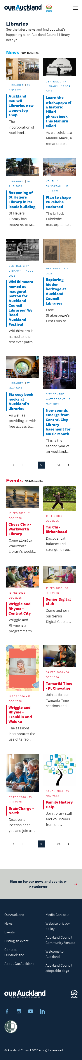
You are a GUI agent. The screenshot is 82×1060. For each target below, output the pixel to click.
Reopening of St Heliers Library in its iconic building (22, 199)
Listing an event (16, 941)
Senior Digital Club (58, 602)
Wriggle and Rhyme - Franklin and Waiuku (20, 714)
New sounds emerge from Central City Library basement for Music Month (58, 422)
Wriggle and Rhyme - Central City (20, 609)
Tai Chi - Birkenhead (56, 529)
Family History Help (59, 804)
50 (59, 844)
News (8, 923)
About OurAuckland (19, 963)
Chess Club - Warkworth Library (20, 529)
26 (59, 465)
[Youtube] (30, 1012)
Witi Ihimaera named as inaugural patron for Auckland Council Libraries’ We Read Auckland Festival (21, 303)
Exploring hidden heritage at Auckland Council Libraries (56, 291)
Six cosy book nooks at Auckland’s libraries (21, 401)
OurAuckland (14, 914)
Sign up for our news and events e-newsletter (38, 884)
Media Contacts (57, 914)
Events (9, 932)
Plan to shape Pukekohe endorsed (58, 202)
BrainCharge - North (21, 811)
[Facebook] (7, 1012)
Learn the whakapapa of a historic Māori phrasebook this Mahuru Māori (59, 111)
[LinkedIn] (42, 1012)
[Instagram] (18, 1012)
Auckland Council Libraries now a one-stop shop (21, 105)
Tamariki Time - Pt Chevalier (59, 686)
